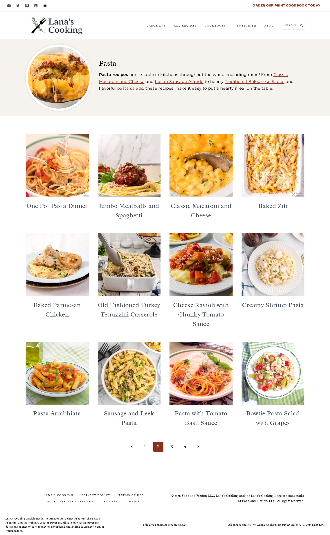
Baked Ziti (273, 206)
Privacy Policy (95, 495)
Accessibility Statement (71, 501)
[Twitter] (18, 5)
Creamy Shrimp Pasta (273, 305)
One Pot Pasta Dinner (57, 206)
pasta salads (130, 88)
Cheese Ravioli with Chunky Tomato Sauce (201, 314)
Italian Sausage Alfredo (179, 81)
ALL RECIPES (185, 25)
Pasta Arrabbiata (57, 413)
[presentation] (57, 165)
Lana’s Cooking (58, 495)
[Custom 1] (44, 5)
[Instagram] (27, 5)
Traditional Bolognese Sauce (254, 81)
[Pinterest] (36, 5)
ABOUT (270, 25)
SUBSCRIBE (246, 25)
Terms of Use (131, 495)
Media (134, 501)
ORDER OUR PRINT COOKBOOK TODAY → (289, 5)
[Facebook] (9, 5)
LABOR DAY (156, 25)
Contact (112, 501)
